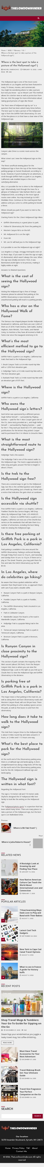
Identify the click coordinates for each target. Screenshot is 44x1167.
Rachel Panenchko (11, 69)
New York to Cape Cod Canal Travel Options (9, 952)
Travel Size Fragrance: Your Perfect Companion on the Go (9, 1093)
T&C (28, 1148)
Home (8, 1148)
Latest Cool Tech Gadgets (9, 933)
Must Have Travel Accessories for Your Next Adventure (9, 1055)
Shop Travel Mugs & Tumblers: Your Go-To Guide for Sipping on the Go (22, 1003)
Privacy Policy (18, 1148)
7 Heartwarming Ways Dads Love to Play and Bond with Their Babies (9, 914)
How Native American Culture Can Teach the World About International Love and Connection (9, 886)
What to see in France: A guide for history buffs (9, 971)
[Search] (38, 18)
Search (7, 1109)
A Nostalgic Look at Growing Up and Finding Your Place (9, 867)
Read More (7, 1042)
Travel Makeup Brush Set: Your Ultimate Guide (9, 1074)
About (35, 1148)
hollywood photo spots (14, 806)
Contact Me (21, 1151)
